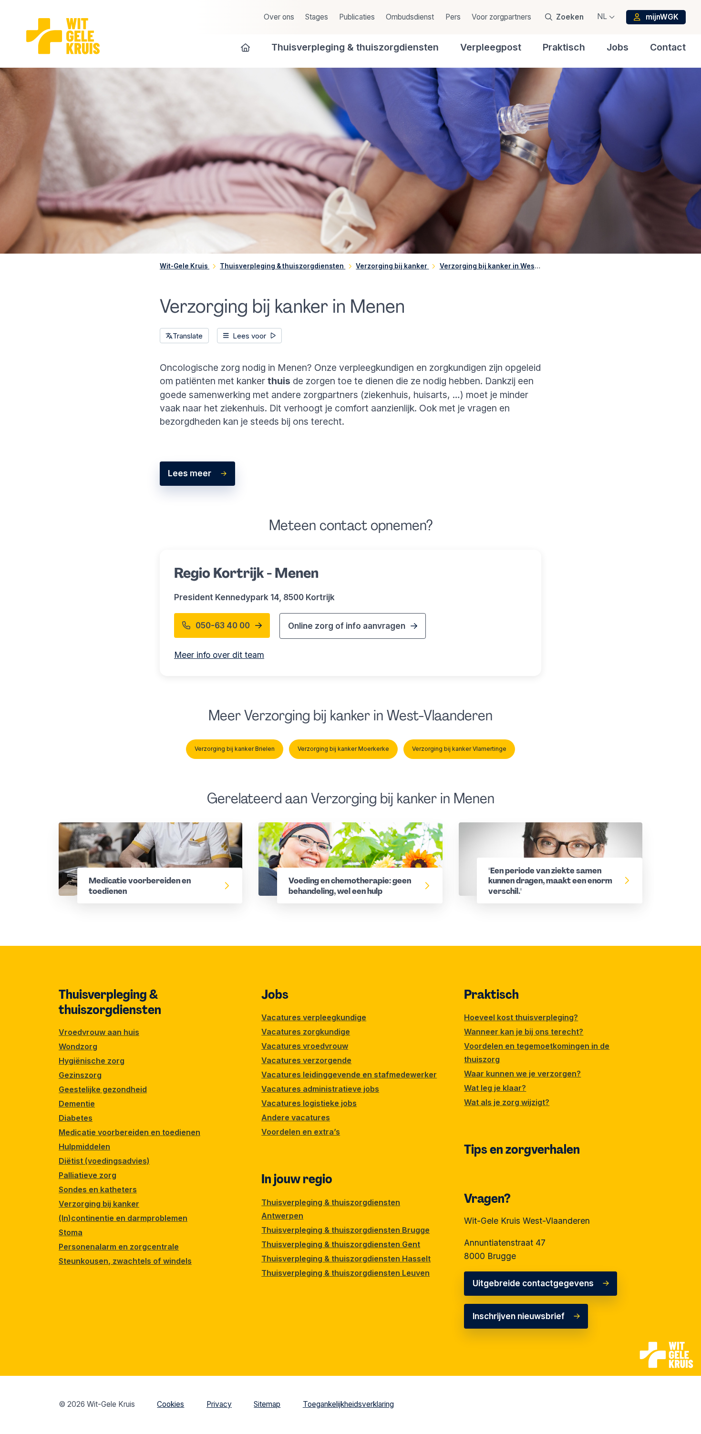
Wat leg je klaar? (495, 1088)
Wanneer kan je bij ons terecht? (523, 1031)
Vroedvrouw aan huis (99, 1032)
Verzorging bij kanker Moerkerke (343, 748)
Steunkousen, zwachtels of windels (125, 1261)
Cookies (170, 1404)
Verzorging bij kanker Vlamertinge (459, 748)
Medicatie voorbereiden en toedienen (134, 829)
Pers (453, 16)
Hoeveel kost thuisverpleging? (521, 1017)
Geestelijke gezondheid (103, 1089)
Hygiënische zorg (91, 1060)
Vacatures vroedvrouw (304, 1046)
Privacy (219, 1404)
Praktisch (491, 994)
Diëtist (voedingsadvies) (104, 1161)
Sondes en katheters (98, 1189)
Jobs (275, 994)
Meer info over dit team (219, 655)
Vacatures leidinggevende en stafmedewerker (349, 1074)
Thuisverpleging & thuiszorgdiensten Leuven (345, 1273)
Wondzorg (78, 1046)
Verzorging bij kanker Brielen (235, 748)
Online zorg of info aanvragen (346, 626)
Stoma (70, 1232)
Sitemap (267, 1404)
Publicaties (357, 16)
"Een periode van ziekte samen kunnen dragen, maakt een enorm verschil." (537, 835)
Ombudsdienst (410, 16)
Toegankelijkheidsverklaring (348, 1404)
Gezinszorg (80, 1075)
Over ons (279, 16)
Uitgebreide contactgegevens (533, 1283)
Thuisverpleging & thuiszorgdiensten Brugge (345, 1230)
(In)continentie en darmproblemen (123, 1218)
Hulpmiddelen (84, 1146)
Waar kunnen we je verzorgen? (522, 1073)
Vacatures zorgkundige (305, 1031)
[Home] (245, 47)
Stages (316, 16)
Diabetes (76, 1118)
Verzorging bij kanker (99, 1204)
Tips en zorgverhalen (522, 1149)
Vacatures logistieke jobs (309, 1103)
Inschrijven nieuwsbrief (519, 1316)
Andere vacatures (295, 1117)
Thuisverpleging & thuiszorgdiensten (110, 1002)
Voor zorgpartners (501, 16)
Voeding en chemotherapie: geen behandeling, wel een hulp (325, 835)
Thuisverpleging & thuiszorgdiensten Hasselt (346, 1258)
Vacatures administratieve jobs (320, 1089)
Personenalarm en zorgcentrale (119, 1246)
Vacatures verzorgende (306, 1060)
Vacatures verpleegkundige (313, 1017)
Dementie (77, 1103)
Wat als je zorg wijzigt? (506, 1102)
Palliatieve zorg (87, 1175)
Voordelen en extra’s (300, 1132)
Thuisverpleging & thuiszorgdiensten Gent (340, 1244)
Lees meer (189, 473)
